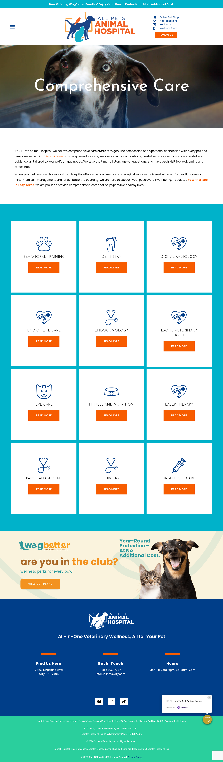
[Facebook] (99, 701)
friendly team (53, 156)
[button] (207, 719)
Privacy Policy (134, 757)
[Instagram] (111, 701)
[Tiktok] (124, 701)
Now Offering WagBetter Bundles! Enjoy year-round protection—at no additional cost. (111, 4)
